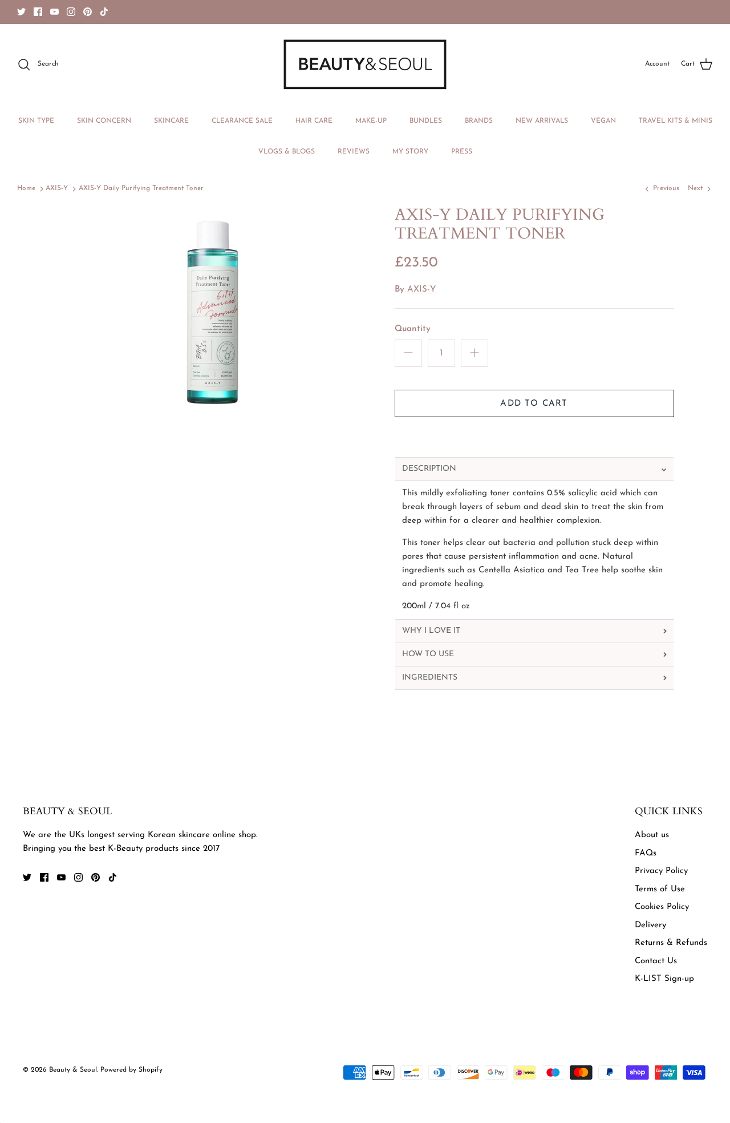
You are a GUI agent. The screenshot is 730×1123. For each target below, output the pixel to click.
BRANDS (479, 121)
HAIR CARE (313, 121)
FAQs (645, 853)
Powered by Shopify (131, 1070)
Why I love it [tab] (431, 631)
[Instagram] (71, 11)
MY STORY (410, 151)
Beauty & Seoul (73, 1070)
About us (652, 835)
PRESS (461, 151)
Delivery (650, 925)
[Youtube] (54, 11)
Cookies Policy (662, 907)
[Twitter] (21, 11)
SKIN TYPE (36, 121)
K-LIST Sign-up (664, 979)
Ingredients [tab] (429, 677)
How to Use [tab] (428, 654)
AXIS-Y (57, 188)
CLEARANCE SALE (242, 121)
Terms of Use (660, 889)
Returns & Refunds (671, 943)
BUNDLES (425, 121)
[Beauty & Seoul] (365, 64)
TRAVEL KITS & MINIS (675, 121)
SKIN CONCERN (104, 121)
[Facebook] (38, 11)
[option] (213, 316)
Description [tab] (429, 468)
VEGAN (603, 121)
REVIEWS (354, 151)
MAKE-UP (371, 121)
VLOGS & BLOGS (286, 151)
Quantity (413, 329)
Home (26, 188)
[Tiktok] (104, 11)
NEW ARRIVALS (542, 121)
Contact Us (656, 961)
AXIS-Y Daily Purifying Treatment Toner (141, 188)
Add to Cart (533, 403)
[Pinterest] (87, 11)
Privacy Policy (661, 871)
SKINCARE (171, 121)
